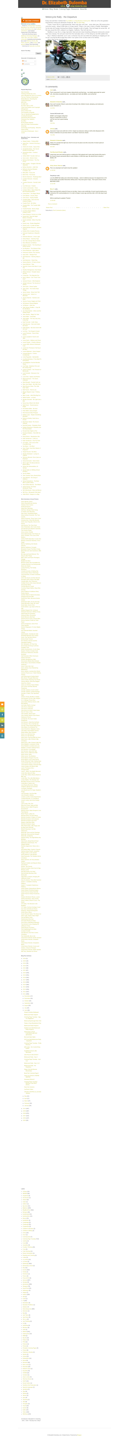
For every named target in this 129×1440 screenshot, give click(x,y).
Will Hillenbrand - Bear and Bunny (32, 490)
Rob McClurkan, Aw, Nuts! (28, 871)
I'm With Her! (24, 104)
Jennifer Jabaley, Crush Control (29, 690)
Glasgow (25, 1286)
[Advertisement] (31, 1155)
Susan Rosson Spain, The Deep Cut (31, 914)
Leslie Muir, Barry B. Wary (28, 773)
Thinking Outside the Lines (28, 93)
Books (56, 9)
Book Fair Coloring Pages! (31, 1073)
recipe (24, 1356)
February (27, 1103)
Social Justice (26, 1383)
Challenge (25, 1224)
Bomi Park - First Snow (29, 174)
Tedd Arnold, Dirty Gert (27, 919)
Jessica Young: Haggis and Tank (32, 301)
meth (24, 1329)
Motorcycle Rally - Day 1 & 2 (32, 1063)
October (26, 1001)
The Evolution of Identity (27, 112)
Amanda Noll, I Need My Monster (30, 520)
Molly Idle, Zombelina (27, 836)
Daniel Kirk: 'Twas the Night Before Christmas (30, 217)
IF (23, 1300)
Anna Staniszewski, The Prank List (30, 534)
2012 (24, 991)
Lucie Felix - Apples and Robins (31, 376)
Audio (24, 1202)
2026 (24, 958)
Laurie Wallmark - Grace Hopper (31, 351)
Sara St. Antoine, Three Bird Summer (31, 880)
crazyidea (25, 1245)
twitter (24, 1410)
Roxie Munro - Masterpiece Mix (31, 436)
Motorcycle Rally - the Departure (30, 1066)
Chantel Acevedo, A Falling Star (29, 571)
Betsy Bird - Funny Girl (29, 172)
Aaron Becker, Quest (26, 501)
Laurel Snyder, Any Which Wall (29, 766)
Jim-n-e (25, 1319)
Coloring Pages (64, 9)
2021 (24, 970)
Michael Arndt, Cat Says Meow (29, 815)
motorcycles (53, 79)
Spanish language (28, 1387)
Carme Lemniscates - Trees (30, 188)
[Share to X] (65, 77)
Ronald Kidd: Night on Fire (30, 431)
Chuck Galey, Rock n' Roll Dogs (29, 573)
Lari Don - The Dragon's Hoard (31, 331)
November (27, 998)
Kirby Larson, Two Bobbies (28, 756)
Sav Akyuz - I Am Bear (29, 446)
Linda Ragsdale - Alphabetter (31, 357)
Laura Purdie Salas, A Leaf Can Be (30, 763)
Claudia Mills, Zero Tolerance (29, 581)
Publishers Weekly (28, 1352)
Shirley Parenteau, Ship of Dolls (30, 898)
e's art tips (25, 1259)
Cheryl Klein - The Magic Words (31, 193)
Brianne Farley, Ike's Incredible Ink (30, 562)
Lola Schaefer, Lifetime (27, 795)
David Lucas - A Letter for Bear (31, 225)
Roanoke (25, 1366)
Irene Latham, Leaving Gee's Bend (30, 671)
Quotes (25, 1354)
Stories (25, 1395)
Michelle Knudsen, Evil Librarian (30, 819)
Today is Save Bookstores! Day (32, 1023)
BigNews (25, 1208)
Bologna (34, 36)
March (26, 1101)
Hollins (25, 1294)
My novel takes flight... (30, 1037)
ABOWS (25, 1193)
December (27, 996)
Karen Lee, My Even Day (28, 734)
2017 (24, 980)
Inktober (25, 1307)
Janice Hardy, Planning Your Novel (30, 679)
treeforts (27, 42)
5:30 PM (52, 123)
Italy (24, 1313)
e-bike (24, 1257)
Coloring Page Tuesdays (34, 25)
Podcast (25, 1344)
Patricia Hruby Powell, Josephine (30, 851)
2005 (24, 1120)
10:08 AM (52, 200)
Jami (51, 90)
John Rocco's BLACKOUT (31, 1054)
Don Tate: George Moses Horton (31, 240)
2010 (24, 1108)
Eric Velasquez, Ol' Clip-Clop (29, 644)
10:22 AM (52, 183)
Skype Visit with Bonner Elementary (30, 1070)
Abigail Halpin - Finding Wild (30, 141)
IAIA (24, 1296)
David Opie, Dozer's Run (28, 605)
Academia (25, 1195)
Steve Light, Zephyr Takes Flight (30, 915)
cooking (25, 1241)
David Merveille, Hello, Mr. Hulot (30, 603)
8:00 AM (52, 146)
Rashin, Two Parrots (26, 866)
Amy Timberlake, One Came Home (30, 527)
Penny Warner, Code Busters (29, 854)
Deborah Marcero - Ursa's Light (31, 236)
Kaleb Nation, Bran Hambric (28, 732)
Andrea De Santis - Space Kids (31, 147)
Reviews (25, 1362)
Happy (24, 1292)
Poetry (24, 1346)
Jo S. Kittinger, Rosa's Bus (28, 700)
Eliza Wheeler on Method (29, 243)
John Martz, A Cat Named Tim (29, 727)
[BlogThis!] (63, 77)
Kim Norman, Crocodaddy (28, 749)
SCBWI (25, 1373)
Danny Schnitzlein (28, 1253)
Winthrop (25, 1414)
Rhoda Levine (25, 870)
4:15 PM (52, 96)
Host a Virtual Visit (26, 110)
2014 (24, 987)
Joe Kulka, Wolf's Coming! (28, 705)
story (24, 1397)
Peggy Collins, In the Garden (29, 853)
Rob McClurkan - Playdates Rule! (32, 425)
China (24, 1232)
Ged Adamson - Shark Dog (30, 260)
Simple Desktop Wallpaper (31, 1012)
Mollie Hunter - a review (29, 397)
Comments (26, 64)
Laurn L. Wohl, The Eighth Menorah (31, 771)
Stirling (25, 1393)
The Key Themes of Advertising (29, 97)
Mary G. (52, 189)
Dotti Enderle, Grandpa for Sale (29, 634)
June (25, 1010)
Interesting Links (29, 29)
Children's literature (28, 1228)
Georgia (25, 1282)
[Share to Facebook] (67, 77)
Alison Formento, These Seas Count (31, 518)
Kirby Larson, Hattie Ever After (29, 752)
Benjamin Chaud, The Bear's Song (30, 549)
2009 (24, 1111)
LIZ (23, 1323)
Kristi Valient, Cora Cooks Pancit (30, 759)
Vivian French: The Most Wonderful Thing (29, 487)
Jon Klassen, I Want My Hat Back (30, 722)
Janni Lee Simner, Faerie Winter (30, 685)
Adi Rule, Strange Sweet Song (29, 510)
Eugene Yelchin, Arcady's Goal (29, 651)
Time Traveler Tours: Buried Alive (32, 475)
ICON (24, 1298)
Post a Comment (52, 204)
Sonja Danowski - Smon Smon (31, 461)
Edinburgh (25, 1263)
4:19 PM (52, 108)
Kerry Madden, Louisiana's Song (30, 744)
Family (24, 1272)
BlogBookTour (26, 1210)
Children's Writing (27, 1230)
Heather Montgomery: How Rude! (32, 270)
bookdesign (26, 1214)
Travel (24, 1405)
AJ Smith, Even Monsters (28, 511)
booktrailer (26, 1220)
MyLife (24, 1338)
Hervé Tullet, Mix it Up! (27, 666)
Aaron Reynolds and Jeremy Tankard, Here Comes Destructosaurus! (29, 504)
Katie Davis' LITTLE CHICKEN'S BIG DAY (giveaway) (30, 1033)
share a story (26, 1377)
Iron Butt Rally (80, 22)
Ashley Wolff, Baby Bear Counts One (31, 539)
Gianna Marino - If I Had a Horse (31, 262)
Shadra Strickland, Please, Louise (30, 897)
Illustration (25, 1302)
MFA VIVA (23, 102)
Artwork (25, 1199)
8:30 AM (52, 160)
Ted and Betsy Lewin (27, 917)
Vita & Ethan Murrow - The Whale (32, 484)
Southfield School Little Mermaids (30, 1051)
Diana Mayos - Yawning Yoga (31, 238)
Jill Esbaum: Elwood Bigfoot (30, 303)
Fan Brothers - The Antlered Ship (32, 248)
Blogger (79, 1435)
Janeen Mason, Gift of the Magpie (30, 681)
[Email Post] (58, 77)
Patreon (25, 1340)
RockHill (25, 1370)
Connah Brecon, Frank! (27, 586)
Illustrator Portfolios (28, 1305)
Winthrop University (26, 36)
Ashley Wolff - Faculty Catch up (31, 156)
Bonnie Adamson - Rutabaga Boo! (32, 177)
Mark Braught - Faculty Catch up (31, 382)
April (25, 1098)
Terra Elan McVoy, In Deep (28, 920)
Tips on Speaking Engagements (30, 114)
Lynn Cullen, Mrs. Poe (27, 803)
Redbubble (26, 1358)
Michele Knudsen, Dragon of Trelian (31, 817)
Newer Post (49, 207)
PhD (24, 1342)
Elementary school (28, 1265)
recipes (35, 42)
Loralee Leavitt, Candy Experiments (31, 797)
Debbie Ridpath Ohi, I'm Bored (29, 610)
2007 (24, 1115)
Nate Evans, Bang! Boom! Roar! (29, 841)
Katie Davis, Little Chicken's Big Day (31, 742)
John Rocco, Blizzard (27, 708)
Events (33, 41)
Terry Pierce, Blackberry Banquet (30, 922)
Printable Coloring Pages (29, 1348)
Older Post (106, 207)
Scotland (25, 1375)
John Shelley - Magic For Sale (31, 314)
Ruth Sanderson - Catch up (30, 438)
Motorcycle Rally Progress (31, 1025)
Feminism (25, 1274)
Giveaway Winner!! (29, 1079)
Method (29, 41)
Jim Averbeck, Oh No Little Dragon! (30, 698)
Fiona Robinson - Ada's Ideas (31, 250)
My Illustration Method (27, 122)
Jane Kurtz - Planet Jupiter (30, 286)
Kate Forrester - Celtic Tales (30, 322)
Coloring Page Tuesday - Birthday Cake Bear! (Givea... (31, 1083)
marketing (25, 1325)
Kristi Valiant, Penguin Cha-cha (29, 758)
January (26, 1105)
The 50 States (26, 473)
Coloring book (26, 1237)
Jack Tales (30, 37)
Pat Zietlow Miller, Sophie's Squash (30, 849)
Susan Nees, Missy (26, 912)
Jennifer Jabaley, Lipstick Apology (30, 691)
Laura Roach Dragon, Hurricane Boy (31, 764)
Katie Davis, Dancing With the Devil (31, 737)
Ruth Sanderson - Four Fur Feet (31, 440)
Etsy (24, 1267)
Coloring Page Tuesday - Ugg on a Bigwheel (32, 1017)
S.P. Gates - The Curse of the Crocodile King (30, 443)
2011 (24, 994)
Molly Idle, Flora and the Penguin (30, 834)
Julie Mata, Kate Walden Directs (30, 730)
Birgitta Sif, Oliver (26, 561)
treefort (25, 1408)
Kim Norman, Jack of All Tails (29, 751)
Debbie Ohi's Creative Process (31, 231)
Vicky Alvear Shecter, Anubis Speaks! (31, 937)
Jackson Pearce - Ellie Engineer (31, 281)
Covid (24, 1243)
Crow (24, 1249)
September (27, 1003)
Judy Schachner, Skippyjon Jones (30, 729)
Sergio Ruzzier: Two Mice (30, 451)
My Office (23, 121)
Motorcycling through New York (32, 1021)
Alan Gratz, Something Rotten (29, 513)
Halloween (26, 1290)
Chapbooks (26, 1226)
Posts (25, 61)
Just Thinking (26, 1321)
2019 (24, 975)
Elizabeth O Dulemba (56, 102)
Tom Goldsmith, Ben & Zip (28, 936)
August (26, 1005)
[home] (43, 9)
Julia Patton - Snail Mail (29, 316)
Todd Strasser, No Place (27, 927)
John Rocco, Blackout (27, 707)
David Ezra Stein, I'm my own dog (30, 601)
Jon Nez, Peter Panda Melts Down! (30, 725)
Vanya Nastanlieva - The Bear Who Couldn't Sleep (31, 481)
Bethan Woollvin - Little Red (30, 167)
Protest (25, 1350)
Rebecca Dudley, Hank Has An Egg (31, 868)
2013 (24, 989)
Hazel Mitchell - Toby (28, 264)
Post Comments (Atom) (59, 210)
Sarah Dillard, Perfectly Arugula (29, 890)
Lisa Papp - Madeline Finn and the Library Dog (31, 366)
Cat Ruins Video (28, 1089)
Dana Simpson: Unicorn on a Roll (32, 214)
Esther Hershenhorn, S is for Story (30, 649)
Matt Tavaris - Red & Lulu (29, 390)
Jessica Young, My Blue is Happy (30, 696)
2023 (24, 965)
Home (46, 9)
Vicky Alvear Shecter (56, 165)
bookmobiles (26, 1216)
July (25, 1008)
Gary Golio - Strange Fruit (30, 254)
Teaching (25, 1399)
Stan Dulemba (25, 92)
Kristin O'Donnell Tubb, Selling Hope (31, 761)
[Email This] (62, 77)
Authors (25, 1204)
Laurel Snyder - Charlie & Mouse (32, 342)
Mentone (25, 1327)
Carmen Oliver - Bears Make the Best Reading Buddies (31, 190)
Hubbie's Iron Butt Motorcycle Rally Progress (32, 1028)
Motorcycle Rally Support (31, 1014)
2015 (24, 984)
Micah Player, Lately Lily (27, 814)
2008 (24, 1113)
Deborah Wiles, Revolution (28, 615)
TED (24, 1401)
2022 (24, 968)
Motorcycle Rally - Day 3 (30, 1057)
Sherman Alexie (27, 1379)
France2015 (26, 1278)
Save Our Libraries (29, 1087)
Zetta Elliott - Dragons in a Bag (31, 494)
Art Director (26, 1197)
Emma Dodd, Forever (27, 639)
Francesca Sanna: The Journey (31, 252)
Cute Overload (27, 1251)
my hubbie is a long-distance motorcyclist (78, 21)
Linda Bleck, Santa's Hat (27, 783)
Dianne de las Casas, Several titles (30, 618)
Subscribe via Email (34, 46)
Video (24, 1412)
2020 (24, 972)
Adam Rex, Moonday (27, 508)
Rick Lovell (26, 1364)
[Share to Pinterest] (69, 77)
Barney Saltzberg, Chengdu (28, 547)
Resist (24, 1360)
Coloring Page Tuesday (29, 1239)
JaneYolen (26, 1317)
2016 (24, 982)
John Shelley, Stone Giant (28, 713)
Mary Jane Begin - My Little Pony (32, 384)
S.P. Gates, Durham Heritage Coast (30, 907)
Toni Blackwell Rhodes (56, 152)
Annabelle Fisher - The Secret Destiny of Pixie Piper (31, 149)
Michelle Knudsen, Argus (28, 824)
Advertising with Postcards (28, 117)
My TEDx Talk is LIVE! (27, 105)
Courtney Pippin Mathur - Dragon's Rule (29, 211)
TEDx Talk (24, 37)
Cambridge (26, 1222)
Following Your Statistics (27, 119)
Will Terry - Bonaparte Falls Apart (32, 492)
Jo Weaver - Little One (29, 305)
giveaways (26, 1284)
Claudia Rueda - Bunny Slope (31, 208)
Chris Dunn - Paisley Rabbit (30, 197)
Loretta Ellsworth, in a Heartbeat (30, 798)
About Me (83, 9)
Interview (25, 1311)
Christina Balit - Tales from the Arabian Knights (31, 200)
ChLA (24, 1234)
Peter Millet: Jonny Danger (30, 410)
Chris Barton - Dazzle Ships (30, 195)
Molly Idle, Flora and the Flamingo (30, 832)
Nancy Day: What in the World (31, 403)
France (25, 1276)
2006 (24, 1118)
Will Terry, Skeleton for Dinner (29, 951)
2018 (24, 977)
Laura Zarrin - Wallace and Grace (32, 340)
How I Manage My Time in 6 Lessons (31, 95)
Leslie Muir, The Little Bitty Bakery (30, 778)
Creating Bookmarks (26, 116)
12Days (25, 1191)
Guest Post (26, 1288)
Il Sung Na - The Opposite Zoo (31, 275)
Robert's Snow (27, 1368)
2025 (24, 961)
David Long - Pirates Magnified (31, 223)
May (25, 1096)
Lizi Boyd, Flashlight (26, 788)
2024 (24, 963)
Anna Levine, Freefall (27, 532)
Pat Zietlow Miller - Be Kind (30, 408)
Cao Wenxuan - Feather (29, 186)
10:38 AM (52, 170)
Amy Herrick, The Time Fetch (29, 525)
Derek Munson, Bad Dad (28, 617)
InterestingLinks (27, 1309)
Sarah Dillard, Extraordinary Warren (31, 888)
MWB (24, 1335)
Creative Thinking (27, 1247)
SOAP (24, 1381)
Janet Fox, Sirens (26, 683)
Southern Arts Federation (29, 1385)
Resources (75, 9)
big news (25, 1206)
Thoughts (25, 1403)
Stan (24, 1391)
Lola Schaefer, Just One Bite (29, 793)
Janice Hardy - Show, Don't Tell (31, 292)
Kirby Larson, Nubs (26, 754)
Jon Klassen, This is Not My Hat (29, 724)
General (25, 1280)
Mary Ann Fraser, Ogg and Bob (29, 805)
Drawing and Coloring (29, 1255)
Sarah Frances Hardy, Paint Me (29, 892)
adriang (52, 128)
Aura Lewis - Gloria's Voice (30, 158)
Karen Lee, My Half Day (27, 735)
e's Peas (25, 1261)
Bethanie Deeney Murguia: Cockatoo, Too (30, 169)
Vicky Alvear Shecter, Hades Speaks (31, 949)
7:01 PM (52, 135)
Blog (51, 9)
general (23, 44)
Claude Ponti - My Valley (29, 203)
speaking (25, 1389)
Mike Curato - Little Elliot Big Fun (32, 395)
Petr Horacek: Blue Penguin (30, 412)
